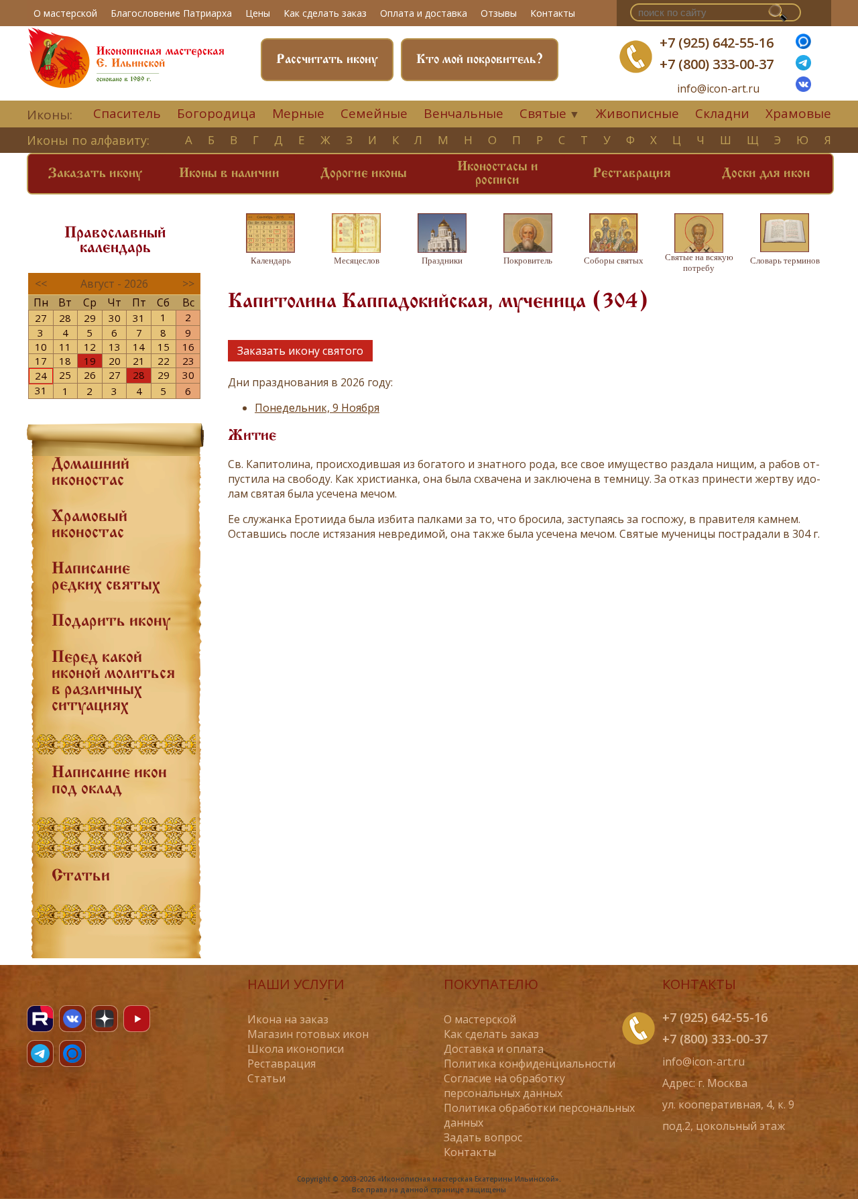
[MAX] (72, 1053)
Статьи (81, 876)
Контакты (552, 13)
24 (41, 375)
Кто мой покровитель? (479, 60)
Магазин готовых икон (308, 1034)
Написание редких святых (106, 577)
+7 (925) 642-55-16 (717, 43)
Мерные (298, 113)
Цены (257, 13)
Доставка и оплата (494, 1048)
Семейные (374, 113)
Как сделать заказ (325, 13)
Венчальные (463, 113)
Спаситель (127, 113)
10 (41, 346)
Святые (542, 113)
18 (65, 360)
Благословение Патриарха (171, 13)
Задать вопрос (483, 1137)
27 (41, 318)
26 (90, 375)
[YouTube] (136, 1018)
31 (139, 318)
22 (164, 360)
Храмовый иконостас (89, 525)
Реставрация (632, 173)
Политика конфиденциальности (529, 1063)
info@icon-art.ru (718, 89)
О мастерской (65, 13)
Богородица (216, 113)
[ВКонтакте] (803, 87)
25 (65, 375)
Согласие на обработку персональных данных (504, 1085)
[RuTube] (40, 1018)
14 (139, 346)
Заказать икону (95, 173)
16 (188, 346)
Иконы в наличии (229, 173)
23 (188, 360)
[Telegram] (40, 1053)
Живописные (637, 113)
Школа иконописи (295, 1048)
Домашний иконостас (90, 473)
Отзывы (499, 13)
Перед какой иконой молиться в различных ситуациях (113, 682)
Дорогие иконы (363, 173)
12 (90, 346)
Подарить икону (111, 622)
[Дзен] (104, 1018)
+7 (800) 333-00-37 (717, 64)
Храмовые (798, 113)
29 (90, 318)
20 (115, 360)
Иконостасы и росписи (497, 173)
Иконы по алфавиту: (88, 140)
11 (65, 346)
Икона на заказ (287, 1019)
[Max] (803, 45)
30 (115, 318)
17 (41, 360)
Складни (722, 113)
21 (139, 360)
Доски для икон (766, 173)
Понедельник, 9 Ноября (317, 407)
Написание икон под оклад (109, 781)
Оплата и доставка (423, 13)
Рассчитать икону (327, 60)
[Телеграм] (803, 66)
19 (90, 360)
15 (164, 346)
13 (115, 346)
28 (65, 318)
